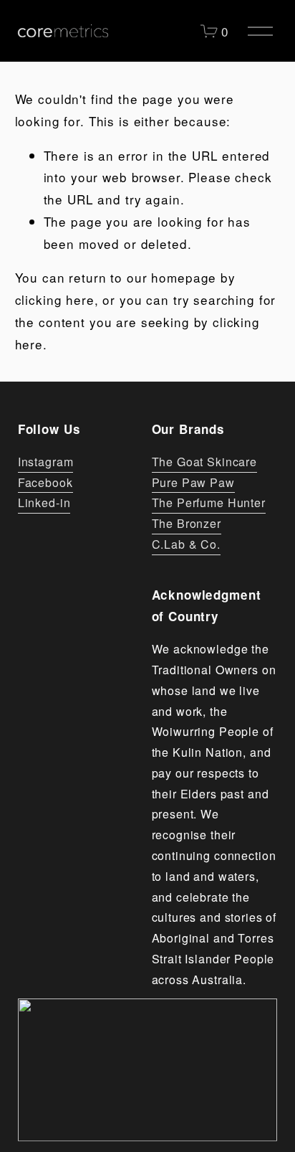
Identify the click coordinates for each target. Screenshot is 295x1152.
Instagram (46, 461)
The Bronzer (186, 523)
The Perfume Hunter (209, 502)
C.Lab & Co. (186, 544)
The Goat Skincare (205, 461)
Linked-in (44, 502)
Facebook (45, 482)
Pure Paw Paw (193, 482)
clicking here (55, 299)
